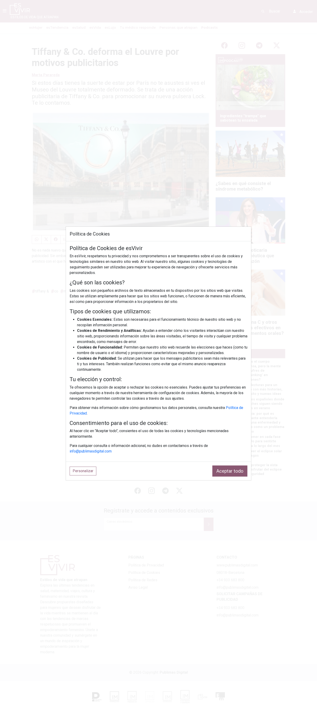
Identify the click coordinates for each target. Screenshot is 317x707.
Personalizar (83, 471)
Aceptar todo (229, 471)
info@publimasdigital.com (91, 451)
